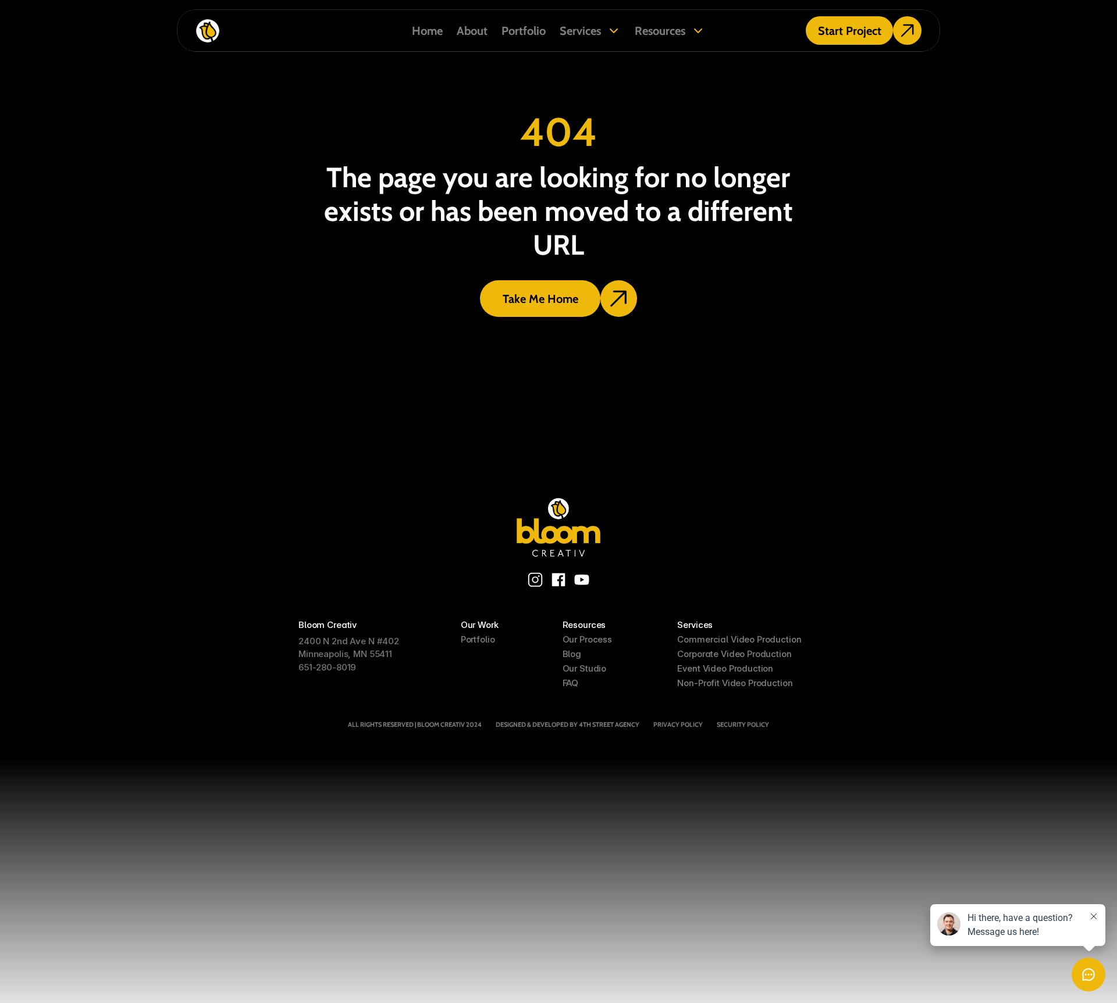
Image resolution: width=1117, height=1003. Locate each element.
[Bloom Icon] (286, 31)
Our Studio (585, 668)
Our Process (587, 639)
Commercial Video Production (739, 639)
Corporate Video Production (734, 653)
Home (427, 31)
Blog (572, 653)
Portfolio (523, 31)
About (472, 31)
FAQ (571, 682)
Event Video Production (725, 668)
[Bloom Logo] (558, 527)
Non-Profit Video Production (734, 682)
